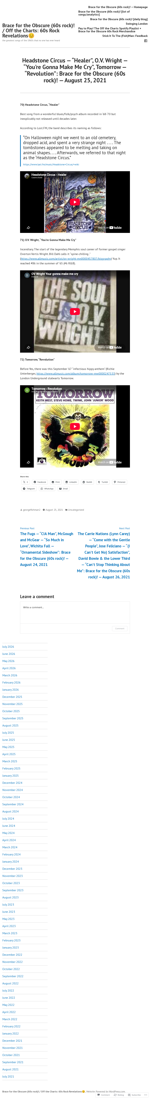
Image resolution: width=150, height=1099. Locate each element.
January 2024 (10, 861)
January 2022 (10, 1033)
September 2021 (12, 1062)
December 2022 (12, 955)
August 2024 (10, 811)
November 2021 (12, 1048)
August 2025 (10, 725)
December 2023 (12, 869)
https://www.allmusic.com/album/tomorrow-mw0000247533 (75, 373)
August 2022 (10, 983)
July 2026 (8, 647)
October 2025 (11, 711)
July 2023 (8, 904)
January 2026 (10, 690)
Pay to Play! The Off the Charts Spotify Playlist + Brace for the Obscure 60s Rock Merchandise (109, 29)
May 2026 (8, 661)
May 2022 (8, 1005)
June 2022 (8, 998)
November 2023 (12, 876)
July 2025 (8, 733)
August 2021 (10, 1069)
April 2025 (9, 754)
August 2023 (10, 897)
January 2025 (10, 776)
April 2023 (9, 926)
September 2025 (12, 718)
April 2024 (9, 840)
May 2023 (8, 919)
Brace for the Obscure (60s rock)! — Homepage (118, 7)
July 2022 (8, 990)
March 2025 (9, 761)
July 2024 (8, 818)
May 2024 (8, 833)
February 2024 (11, 854)
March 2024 (9, 847)
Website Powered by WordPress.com (105, 1091)
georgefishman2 (31, 509)
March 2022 (9, 1019)
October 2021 (11, 1055)
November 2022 (12, 962)
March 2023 (9, 933)
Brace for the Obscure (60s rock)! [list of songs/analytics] (104, 13)
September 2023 (12, 890)
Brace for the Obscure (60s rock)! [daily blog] (119, 19)
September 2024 (12, 804)
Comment (119, 628)
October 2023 (11, 883)
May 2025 (8, 747)
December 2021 (12, 1041)
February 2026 (11, 682)
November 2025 (12, 704)
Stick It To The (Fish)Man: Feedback (125, 36)
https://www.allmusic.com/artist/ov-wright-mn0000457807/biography (66, 259)
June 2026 (8, 654)
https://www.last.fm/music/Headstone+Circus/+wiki (51, 164)
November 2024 (12, 790)
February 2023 (11, 940)
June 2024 (8, 826)
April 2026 (9, 668)
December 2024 (12, 783)
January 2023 (10, 947)
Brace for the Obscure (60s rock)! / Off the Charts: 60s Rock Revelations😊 (38, 30)
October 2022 (11, 969)
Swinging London (137, 24)
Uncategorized (76, 509)
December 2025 (12, 697)
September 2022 (12, 976)
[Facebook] (146, 40)
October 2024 (11, 797)
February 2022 (11, 1026)
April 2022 (9, 1012)
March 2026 (9, 675)
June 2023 (8, 912)
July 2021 (8, 1076)
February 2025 (11, 768)
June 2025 (8, 740)
